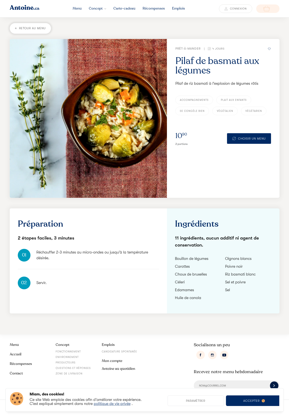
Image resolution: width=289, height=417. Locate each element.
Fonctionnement (68, 351)
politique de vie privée (112, 404)
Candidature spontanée (119, 351)
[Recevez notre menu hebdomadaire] (274, 385)
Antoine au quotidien (118, 368)
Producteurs (66, 362)
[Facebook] (200, 355)
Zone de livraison (69, 373)
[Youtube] (224, 355)
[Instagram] (212, 355)
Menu (14, 344)
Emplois (108, 344)
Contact (16, 373)
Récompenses (21, 364)
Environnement (67, 357)
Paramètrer (195, 400)
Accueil (15, 354)
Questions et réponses (73, 368)
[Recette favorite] (269, 48)
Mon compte (112, 361)
